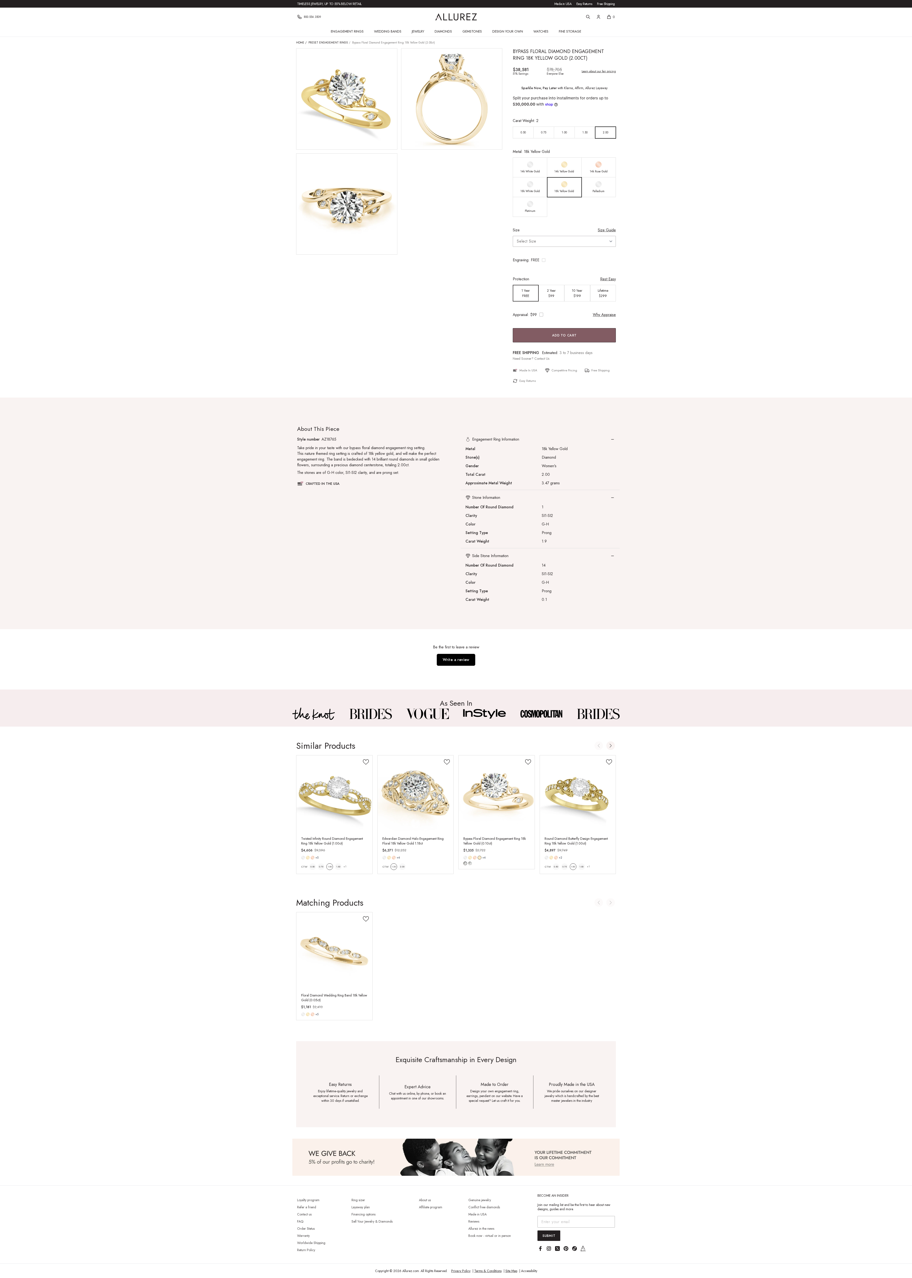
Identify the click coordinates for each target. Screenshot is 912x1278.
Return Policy (306, 1250)
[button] (564, 260)
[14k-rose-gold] (312, 858)
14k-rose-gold (312, 858)
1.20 (394, 866)
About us (425, 1200)
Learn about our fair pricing (599, 71)
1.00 (330, 866)
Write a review (456, 659)
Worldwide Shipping (311, 1242)
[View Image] (313, 714)
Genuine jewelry (479, 1200)
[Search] (588, 17)
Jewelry (418, 31)
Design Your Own (507, 31)
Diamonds (443, 31)
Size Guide (607, 230)
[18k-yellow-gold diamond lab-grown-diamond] (479, 858)
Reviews (473, 1221)
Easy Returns (584, 3)
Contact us (304, 1214)
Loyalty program (308, 1200)
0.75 (321, 866)
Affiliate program (430, 1207)
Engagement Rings (347, 31)
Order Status (306, 1228)
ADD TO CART (564, 335)
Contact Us (541, 358)
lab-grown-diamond (470, 863)
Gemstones (472, 31)
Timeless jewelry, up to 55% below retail (329, 3)
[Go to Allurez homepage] (456, 16)
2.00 (402, 866)
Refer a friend (306, 1207)
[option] (523, 132)
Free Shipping (606, 3)
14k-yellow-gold (308, 858)
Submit (548, 1235)
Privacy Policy (460, 1270)
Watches (540, 31)
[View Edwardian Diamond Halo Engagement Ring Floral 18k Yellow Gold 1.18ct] (416, 793)
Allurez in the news (481, 1228)
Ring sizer (358, 1200)
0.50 (312, 866)
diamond (465, 863)
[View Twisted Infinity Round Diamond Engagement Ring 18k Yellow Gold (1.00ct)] (334, 793)
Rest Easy (608, 279)
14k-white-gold (303, 858)
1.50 (338, 866)
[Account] (598, 17)
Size (516, 230)
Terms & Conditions (488, 1270)
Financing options (363, 1214)
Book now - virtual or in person (489, 1235)
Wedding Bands (387, 31)
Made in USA (563, 3)
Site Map (511, 1270)
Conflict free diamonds (484, 1207)
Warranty (303, 1235)
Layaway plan (361, 1207)
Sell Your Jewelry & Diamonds (372, 1221)
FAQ (300, 1221)
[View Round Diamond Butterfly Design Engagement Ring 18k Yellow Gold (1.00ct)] (578, 793)
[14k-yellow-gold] (308, 858)
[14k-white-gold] (303, 858)
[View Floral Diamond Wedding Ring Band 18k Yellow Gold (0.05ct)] (334, 950)
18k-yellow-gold (479, 858)
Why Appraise (604, 314)
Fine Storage (570, 31)
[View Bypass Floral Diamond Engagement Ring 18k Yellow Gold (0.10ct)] (497, 793)
